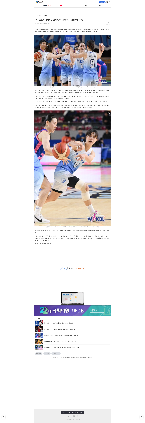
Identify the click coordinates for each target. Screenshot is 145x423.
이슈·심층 (87, 6)
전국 (100, 6)
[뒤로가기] (3, 417)
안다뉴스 (69, 412)
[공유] (108, 23)
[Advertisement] (72, 371)
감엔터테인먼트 (75, 412)
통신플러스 (64, 412)
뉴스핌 (39, 2)
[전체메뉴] (110, 2)
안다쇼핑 (82, 412)
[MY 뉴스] (102, 2)
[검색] (107, 2)
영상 (63, 6)
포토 (74, 6)
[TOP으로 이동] (141, 417)
